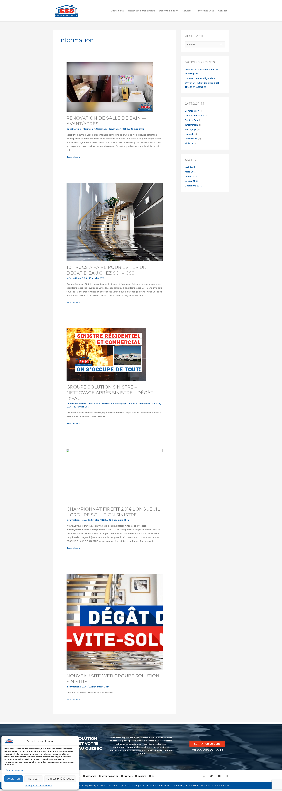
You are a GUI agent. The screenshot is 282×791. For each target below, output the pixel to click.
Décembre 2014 (193, 185)
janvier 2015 (191, 181)
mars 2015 (190, 171)
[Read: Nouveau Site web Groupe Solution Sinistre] (114, 621)
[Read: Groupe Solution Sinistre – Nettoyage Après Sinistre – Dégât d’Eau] (106, 354)
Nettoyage (102, 129)
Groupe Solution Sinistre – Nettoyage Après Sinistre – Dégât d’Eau (110, 392)
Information (88, 129)
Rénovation (115, 129)
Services (187, 10)
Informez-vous (206, 10)
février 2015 (191, 176)
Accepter (13, 778)
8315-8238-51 (192, 785)
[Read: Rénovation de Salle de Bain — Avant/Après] (110, 87)
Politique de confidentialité (38, 785)
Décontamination (168, 10)
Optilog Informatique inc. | (133, 785)
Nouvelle (132, 403)
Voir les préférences (60, 778)
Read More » (73, 156)
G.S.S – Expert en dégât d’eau (200, 78)
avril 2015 (190, 167)
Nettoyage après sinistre (141, 10)
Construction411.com (158, 785)
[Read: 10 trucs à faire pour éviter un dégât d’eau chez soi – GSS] (114, 222)
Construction (74, 129)
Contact (222, 10)
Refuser (33, 778)
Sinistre (156, 403)
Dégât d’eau (117, 10)
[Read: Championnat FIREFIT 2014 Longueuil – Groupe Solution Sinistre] (114, 476)
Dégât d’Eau (93, 403)
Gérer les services (14, 770)
